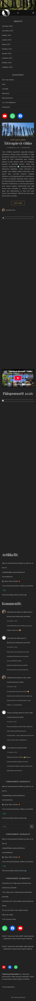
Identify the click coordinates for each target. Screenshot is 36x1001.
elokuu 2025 (6, 44)
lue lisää (18, 203)
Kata (3, 84)
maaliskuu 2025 (7, 67)
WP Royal (22, 997)
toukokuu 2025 (7, 58)
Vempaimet (6, 107)
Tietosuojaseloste (8, 987)
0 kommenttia (25, 147)
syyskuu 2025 (7, 40)
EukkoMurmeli (10, 210)
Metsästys (5, 93)
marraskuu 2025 (7, 31)
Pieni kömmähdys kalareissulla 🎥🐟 (14, 595)
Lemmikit (5, 89)
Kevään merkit (22, 748)
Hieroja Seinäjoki (12, 713)
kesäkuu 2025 (7, 53)
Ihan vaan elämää (8, 80)
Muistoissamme (7, 98)
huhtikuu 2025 (7, 62)
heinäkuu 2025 (7, 49)
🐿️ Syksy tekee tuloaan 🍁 (11, 581)
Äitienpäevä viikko (18, 143)
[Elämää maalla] (6, 13)
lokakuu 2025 (6, 35)
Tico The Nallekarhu (9, 102)
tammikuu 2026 (7, 26)
